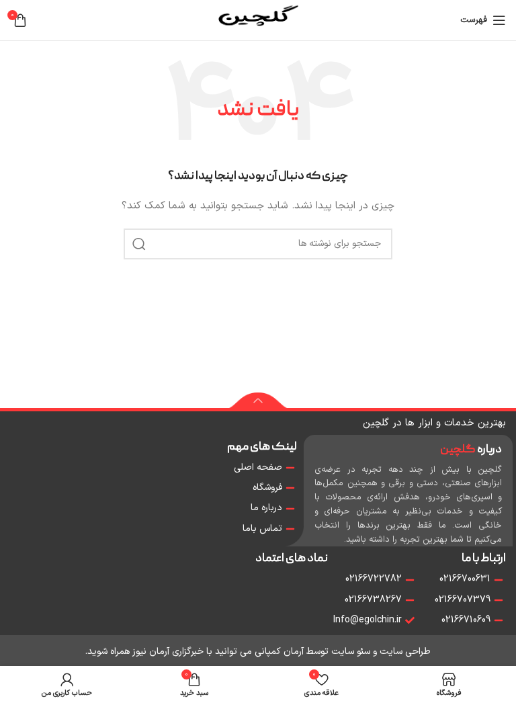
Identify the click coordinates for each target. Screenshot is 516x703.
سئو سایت (350, 652)
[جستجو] (139, 244)
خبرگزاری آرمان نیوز (168, 652)
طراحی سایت (405, 652)
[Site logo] (258, 20)
